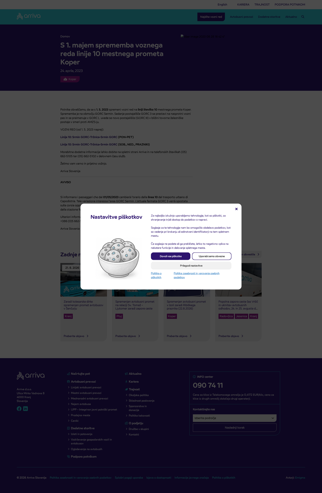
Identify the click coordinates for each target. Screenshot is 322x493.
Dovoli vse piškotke (171, 256)
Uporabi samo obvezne (212, 256)
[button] (236, 208)
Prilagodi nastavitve (191, 265)
